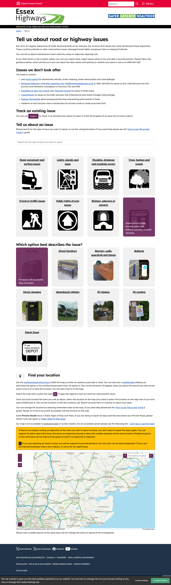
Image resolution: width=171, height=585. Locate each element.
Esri (153, 529)
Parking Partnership (30, 99)
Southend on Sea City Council (35, 91)
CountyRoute (27, 95)
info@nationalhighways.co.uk (79, 83)
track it (33, 116)
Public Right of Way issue (53, 419)
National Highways (30, 83)
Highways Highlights (82, 564)
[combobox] (138, 456)
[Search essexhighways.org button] (137, 4)
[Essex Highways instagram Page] (153, 550)
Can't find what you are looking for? (30, 557)
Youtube (74, 549)
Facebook (60, 549)
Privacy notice (21, 564)
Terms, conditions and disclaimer (81, 557)
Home (18, 31)
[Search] (151, 456)
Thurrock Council (62, 91)
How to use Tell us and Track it (130, 407)
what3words (128, 382)
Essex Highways (25, 549)
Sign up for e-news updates (40, 564)
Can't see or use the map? (142, 424)
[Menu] (147, 3)
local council (32, 79)
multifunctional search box (36, 382)
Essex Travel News (43, 549)
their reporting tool (55, 83)
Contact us (51, 557)
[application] (85, 491)
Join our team (21, 570)
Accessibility (61, 557)
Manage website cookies (62, 564)
